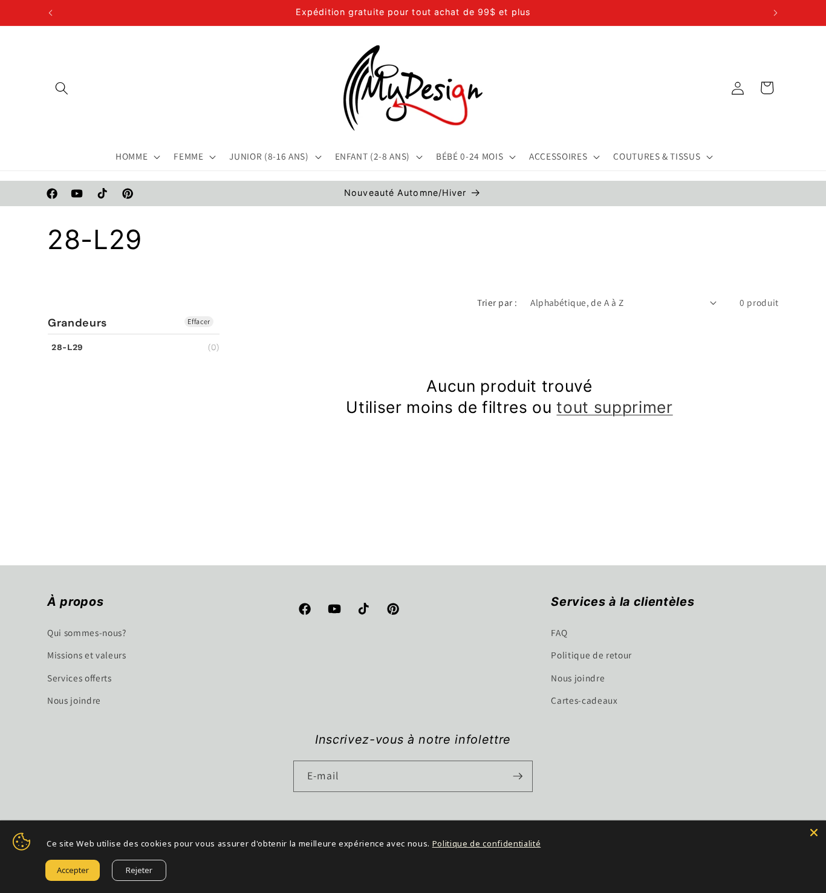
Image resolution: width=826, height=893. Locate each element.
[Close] (814, 832)
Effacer (198, 321)
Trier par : (497, 302)
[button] (61, 87)
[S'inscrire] (517, 776)
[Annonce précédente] (50, 12)
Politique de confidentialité (486, 843)
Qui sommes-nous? (86, 632)
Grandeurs (77, 323)
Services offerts (79, 678)
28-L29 (67, 347)
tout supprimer (614, 407)
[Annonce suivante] (776, 12)
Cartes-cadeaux (584, 700)
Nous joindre (74, 700)
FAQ (559, 632)
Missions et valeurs (86, 655)
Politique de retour (591, 655)
